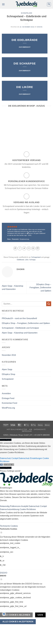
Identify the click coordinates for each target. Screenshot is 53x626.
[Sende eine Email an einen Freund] (29, 248)
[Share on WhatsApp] (15, 248)
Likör (26, 260)
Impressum (27, 431)
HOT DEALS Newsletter (17, 429)
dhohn (39, 27)
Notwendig (5, 506)
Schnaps (32, 260)
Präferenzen (15, 506)
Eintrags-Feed (8, 398)
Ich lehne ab (8, 465)
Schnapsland (26, 13)
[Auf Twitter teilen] (24, 248)
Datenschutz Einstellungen (30, 458)
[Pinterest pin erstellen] (33, 248)
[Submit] (48, 303)
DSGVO (3, 573)
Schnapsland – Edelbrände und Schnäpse (20, 328)
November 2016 (9, 355)
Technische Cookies (9, 526)
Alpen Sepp (7, 369)
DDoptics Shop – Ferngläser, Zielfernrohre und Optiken (40, 287)
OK (1, 465)
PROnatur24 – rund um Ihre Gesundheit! (19, 318)
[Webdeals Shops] (26, 4)
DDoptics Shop (8, 374)
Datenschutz (40, 429)
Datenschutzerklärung (10, 509)
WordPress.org (8, 408)
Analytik (25, 506)
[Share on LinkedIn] (38, 248)
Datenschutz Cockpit (9, 458)
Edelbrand (20, 260)
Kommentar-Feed (9, 403)
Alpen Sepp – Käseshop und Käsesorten (19, 333)
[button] (3, 4)
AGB (30, 429)
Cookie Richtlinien (28, 509)
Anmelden (6, 393)
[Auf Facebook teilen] (20, 248)
